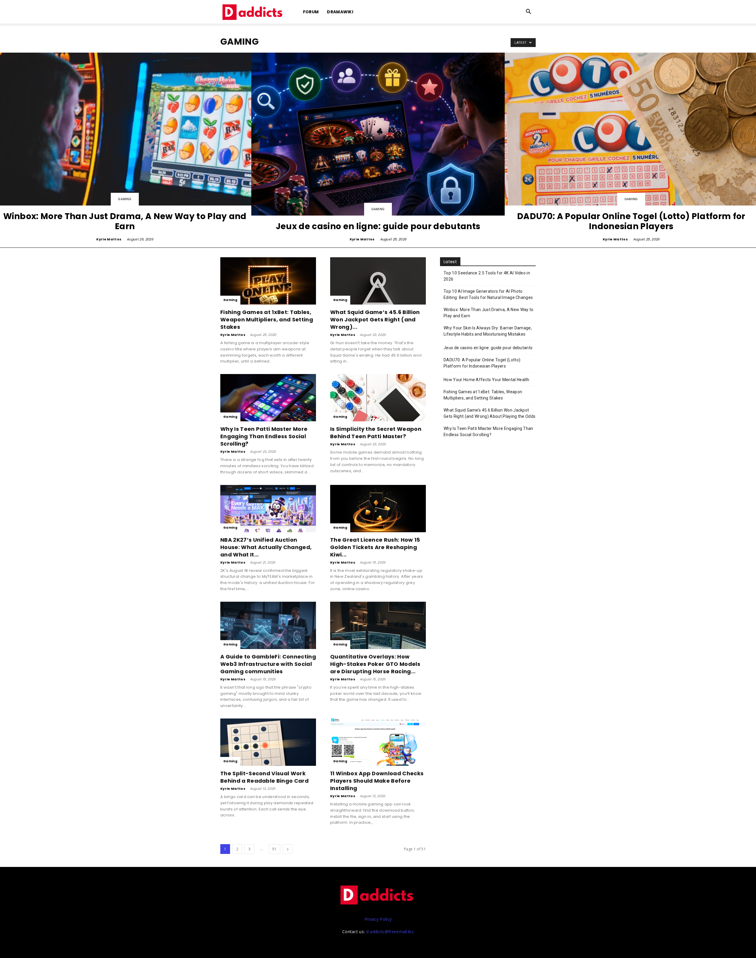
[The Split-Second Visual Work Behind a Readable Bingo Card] (268, 742)
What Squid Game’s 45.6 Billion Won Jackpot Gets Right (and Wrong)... (375, 319)
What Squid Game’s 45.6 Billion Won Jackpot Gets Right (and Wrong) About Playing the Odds (489, 413)
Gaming (124, 199)
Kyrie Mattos (108, 239)
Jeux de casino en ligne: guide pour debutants (488, 347)
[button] (529, 12)
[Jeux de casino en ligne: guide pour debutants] (377, 148)
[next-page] (288, 849)
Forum (311, 12)
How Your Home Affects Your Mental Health (486, 379)
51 (274, 849)
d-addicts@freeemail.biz (390, 931)
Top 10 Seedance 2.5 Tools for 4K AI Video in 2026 (487, 276)
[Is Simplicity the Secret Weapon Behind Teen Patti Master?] (378, 397)
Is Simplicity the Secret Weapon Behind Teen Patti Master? (375, 432)
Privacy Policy (378, 919)
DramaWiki (340, 12)
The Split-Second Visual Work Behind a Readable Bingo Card (264, 777)
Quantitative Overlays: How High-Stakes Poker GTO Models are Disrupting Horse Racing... (375, 664)
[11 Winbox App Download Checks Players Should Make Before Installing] (378, 742)
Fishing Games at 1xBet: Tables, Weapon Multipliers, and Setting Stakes (266, 319)
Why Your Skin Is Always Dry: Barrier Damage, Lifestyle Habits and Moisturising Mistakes (488, 331)
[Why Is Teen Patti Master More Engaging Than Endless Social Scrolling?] (268, 397)
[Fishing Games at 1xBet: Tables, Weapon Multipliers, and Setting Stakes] (268, 281)
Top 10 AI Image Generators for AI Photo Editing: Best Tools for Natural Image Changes (488, 294)
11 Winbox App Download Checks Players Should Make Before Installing (376, 781)
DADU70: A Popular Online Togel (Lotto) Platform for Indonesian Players (482, 362)
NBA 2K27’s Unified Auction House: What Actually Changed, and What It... (266, 547)
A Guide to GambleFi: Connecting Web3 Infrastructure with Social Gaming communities (268, 664)
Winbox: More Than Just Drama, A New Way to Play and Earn (488, 312)
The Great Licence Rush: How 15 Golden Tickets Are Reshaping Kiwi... (375, 547)
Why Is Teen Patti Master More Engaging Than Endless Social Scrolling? (263, 436)
